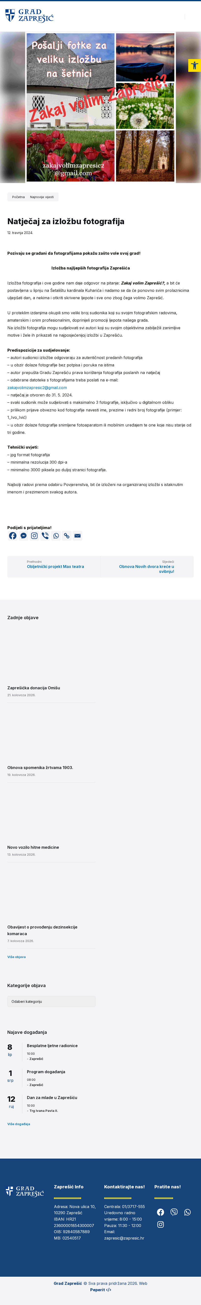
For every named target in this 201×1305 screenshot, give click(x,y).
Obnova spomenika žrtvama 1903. (40, 767)
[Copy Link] (67, 536)
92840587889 (76, 1231)
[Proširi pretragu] (177, 16)
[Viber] (45, 536)
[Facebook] (13, 536)
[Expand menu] (193, 16)
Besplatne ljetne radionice (52, 1045)
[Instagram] (34, 536)
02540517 (72, 1238)
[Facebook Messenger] (23, 536)
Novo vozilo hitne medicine (33, 847)
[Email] (77, 536)
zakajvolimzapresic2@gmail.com (37, 387)
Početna (18, 197)
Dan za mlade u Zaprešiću (52, 1097)
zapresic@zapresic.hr (124, 1238)
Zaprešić (36, 1059)
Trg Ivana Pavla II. (43, 1111)
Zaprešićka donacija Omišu (33, 687)
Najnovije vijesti (42, 197)
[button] (194, 65)
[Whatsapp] (56, 536)
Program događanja (46, 1071)
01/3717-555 (133, 1206)
